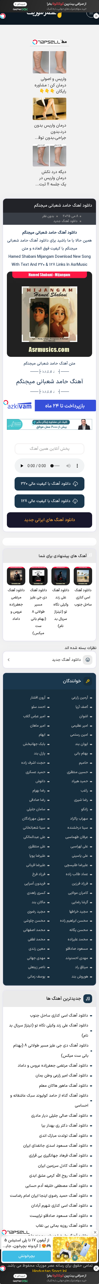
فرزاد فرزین (80, 883)
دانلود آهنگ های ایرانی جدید (49, 520)
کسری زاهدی (36, 893)
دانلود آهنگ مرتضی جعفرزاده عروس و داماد (53, 1066)
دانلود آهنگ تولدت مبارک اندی (63, 1136)
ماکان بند (38, 902)
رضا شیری (81, 800)
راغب (84, 790)
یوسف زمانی (36, 976)
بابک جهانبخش (34, 744)
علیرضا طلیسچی (76, 865)
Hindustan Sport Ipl (49, 1271)
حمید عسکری (35, 772)
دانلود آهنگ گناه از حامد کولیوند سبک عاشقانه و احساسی (49, 1100)
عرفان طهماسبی (76, 837)
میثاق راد (81, 967)
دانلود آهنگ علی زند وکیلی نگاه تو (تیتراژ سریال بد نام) (48, 1030)
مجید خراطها (78, 912)
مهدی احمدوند (76, 958)
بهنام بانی (81, 753)
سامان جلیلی (36, 809)
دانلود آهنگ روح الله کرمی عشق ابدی (58, 1176)
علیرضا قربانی (35, 865)
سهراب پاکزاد (79, 819)
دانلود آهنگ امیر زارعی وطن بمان (61, 1075)
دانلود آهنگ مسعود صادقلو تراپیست (59, 1216)
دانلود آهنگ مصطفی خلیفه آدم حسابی (56, 1186)
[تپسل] (6, 402)
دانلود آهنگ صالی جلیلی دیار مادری (59, 1116)
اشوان (83, 716)
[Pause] (58, 1256)
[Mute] (66, 1256)
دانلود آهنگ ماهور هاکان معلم (63, 1086)
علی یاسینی (80, 856)
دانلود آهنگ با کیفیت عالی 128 (45, 501)
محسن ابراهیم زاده (74, 921)
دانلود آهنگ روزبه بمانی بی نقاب (62, 1226)
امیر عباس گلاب (34, 716)
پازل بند (39, 753)
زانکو (84, 809)
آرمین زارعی (80, 697)
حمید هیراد (80, 781)
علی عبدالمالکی (34, 837)
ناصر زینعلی (36, 967)
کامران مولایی (78, 893)
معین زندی (37, 949)
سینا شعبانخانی (34, 828)
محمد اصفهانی (34, 930)
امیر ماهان (37, 726)
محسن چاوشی (34, 921)
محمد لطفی (36, 939)
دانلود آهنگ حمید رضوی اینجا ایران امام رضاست (49, 1196)
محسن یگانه (78, 930)
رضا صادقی (37, 800)
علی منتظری (36, 846)
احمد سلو (38, 707)
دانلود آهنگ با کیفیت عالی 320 (46, 484)
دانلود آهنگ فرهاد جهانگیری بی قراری (58, 1156)
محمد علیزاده (78, 939)
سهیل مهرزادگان (33, 819)
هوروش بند (80, 976)
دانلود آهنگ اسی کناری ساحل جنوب (59, 1016)
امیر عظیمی (79, 726)
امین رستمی (79, 735)
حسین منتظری (77, 772)
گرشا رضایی (80, 902)
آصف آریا (82, 707)
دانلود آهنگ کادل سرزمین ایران (63, 1166)
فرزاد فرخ (38, 874)
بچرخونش (26, 1256)
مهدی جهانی (36, 958)
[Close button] (96, 16)
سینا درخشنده (77, 828)
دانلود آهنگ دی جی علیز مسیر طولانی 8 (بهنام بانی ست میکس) (51, 1050)
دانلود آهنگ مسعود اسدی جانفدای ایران (55, 1146)
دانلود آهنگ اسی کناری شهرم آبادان (59, 1206)
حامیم (83, 763)
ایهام (42, 735)
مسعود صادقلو (77, 949)
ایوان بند (81, 744)
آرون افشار (37, 697)
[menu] (91, 12)
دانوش (40, 781)
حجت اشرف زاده (33, 763)
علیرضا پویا (37, 856)
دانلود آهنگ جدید (66, 660)
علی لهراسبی (79, 846)
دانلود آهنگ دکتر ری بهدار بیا (65, 1126)
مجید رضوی (36, 912)
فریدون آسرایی (34, 883)
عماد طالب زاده (77, 874)
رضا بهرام (38, 790)
